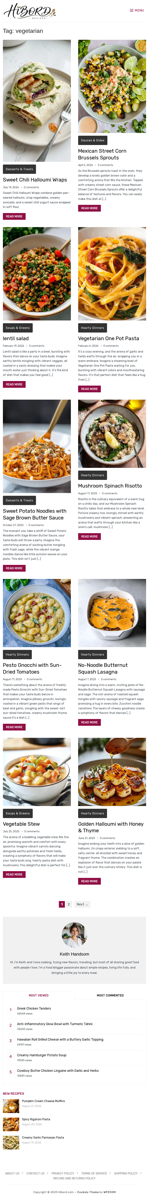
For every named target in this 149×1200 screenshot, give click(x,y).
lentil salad (16, 338)
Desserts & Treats (19, 169)
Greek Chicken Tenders (34, 1008)
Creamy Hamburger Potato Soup (42, 1055)
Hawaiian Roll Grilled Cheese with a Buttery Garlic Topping (60, 1039)
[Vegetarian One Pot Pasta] (112, 229)
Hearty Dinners (92, 328)
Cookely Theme (88, 1192)
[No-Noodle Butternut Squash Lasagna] (112, 581)
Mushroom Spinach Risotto (110, 486)
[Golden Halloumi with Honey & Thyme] (112, 740)
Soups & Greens (18, 328)
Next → (82, 904)
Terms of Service (94, 1173)
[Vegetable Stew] (37, 740)
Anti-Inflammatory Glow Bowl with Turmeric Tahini (54, 1024)
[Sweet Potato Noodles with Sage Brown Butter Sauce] (37, 402)
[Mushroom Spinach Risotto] (112, 402)
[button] (137, 10)
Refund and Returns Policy (74, 1178)
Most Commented (110, 995)
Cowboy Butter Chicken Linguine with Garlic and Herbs (58, 1071)
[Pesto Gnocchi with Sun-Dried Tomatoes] (37, 581)
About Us (12, 1173)
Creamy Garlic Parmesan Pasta (43, 1137)
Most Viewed (39, 995)
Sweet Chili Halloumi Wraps (35, 180)
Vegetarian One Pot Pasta (108, 338)
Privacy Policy (63, 1173)
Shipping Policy (126, 1173)
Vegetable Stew (21, 824)
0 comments (31, 187)
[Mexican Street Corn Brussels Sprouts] (112, 42)
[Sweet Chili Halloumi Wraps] (37, 42)
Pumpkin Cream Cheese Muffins (43, 1101)
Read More (14, 216)
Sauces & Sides (92, 140)
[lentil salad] (37, 229)
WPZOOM (110, 1192)
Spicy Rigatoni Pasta (36, 1119)
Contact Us (36, 1173)
